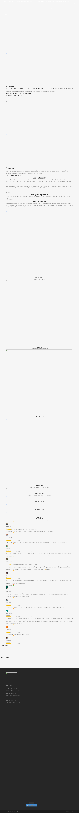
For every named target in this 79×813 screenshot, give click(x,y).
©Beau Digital (14, 811)
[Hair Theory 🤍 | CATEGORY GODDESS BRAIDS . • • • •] (33, 762)
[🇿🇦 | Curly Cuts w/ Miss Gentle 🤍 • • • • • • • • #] (26, 761)
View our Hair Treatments (14, 175)
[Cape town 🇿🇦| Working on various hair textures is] (37, 788)
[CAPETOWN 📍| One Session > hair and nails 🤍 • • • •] (29, 763)
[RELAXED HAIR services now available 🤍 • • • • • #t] (37, 761)
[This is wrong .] (29, 705)
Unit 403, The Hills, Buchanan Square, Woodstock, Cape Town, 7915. (56, 1)
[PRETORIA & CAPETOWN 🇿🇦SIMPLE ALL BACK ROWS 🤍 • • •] (26, 788)
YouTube (74, 3)
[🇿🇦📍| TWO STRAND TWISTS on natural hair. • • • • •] (37, 683)
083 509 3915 (13, 700)
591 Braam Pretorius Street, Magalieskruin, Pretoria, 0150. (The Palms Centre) (24, 1)
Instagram (70, 3)
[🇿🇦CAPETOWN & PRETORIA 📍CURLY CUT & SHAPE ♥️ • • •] (26, 719)
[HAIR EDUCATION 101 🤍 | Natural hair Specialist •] (26, 688)
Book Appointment (12, 99)
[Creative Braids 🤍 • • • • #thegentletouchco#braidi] (29, 682)
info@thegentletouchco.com (14, 702)
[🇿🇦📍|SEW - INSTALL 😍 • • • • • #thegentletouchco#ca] (33, 682)
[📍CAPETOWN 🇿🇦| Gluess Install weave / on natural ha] (29, 787)
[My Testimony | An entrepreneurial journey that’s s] (33, 785)
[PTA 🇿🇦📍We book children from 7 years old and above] (37, 727)
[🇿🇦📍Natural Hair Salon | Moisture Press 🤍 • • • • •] (33, 717)
